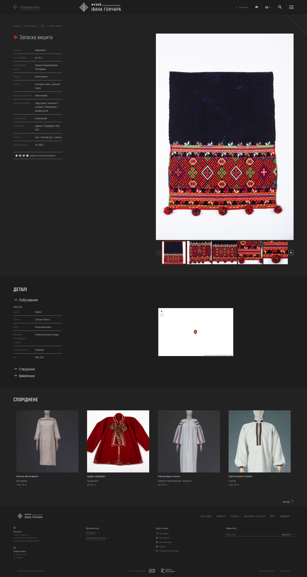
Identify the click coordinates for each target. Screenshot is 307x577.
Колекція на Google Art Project (169, 551)
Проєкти (234, 516)
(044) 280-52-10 (32, 538)
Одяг (43, 26)
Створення (27, 369)
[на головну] (29, 516)
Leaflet (206, 355)
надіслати (286, 534)
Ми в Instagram (164, 538)
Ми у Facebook (164, 534)
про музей (206, 516)
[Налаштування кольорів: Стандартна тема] (256, 7)
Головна (16, 26)
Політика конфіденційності (266, 571)
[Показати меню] (291, 7)
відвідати (285, 516)
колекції (221, 516)
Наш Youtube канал (165, 542)
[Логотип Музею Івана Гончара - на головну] (132, 7)
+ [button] (161, 311)
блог (272, 516)
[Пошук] (280, 7)
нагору (286, 501)
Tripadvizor (162, 546)
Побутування (28, 299)
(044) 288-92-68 (21, 538)
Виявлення (27, 375)
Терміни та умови (285, 571)
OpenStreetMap (214, 355)
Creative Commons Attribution (42, 155)
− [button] (161, 314)
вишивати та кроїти (254, 516)
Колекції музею (30, 26)
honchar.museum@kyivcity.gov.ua (29, 541)
